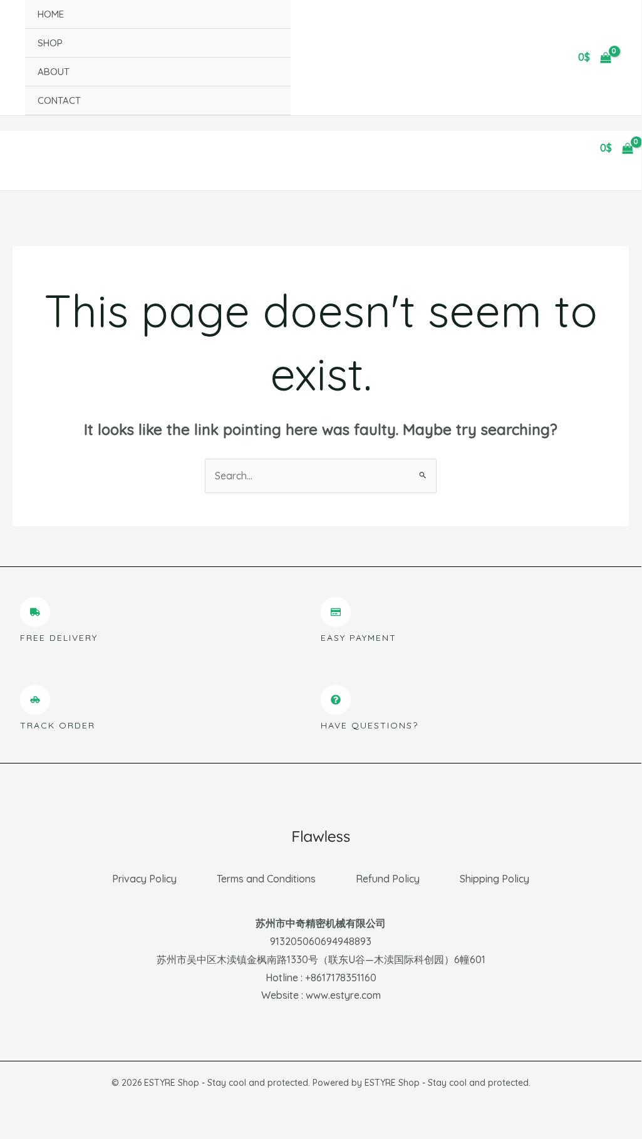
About (54, 72)
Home (51, 14)
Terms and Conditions (266, 878)
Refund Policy (388, 878)
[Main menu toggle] (16, 148)
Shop (50, 43)
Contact (59, 100)
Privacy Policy (144, 878)
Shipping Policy (494, 878)
